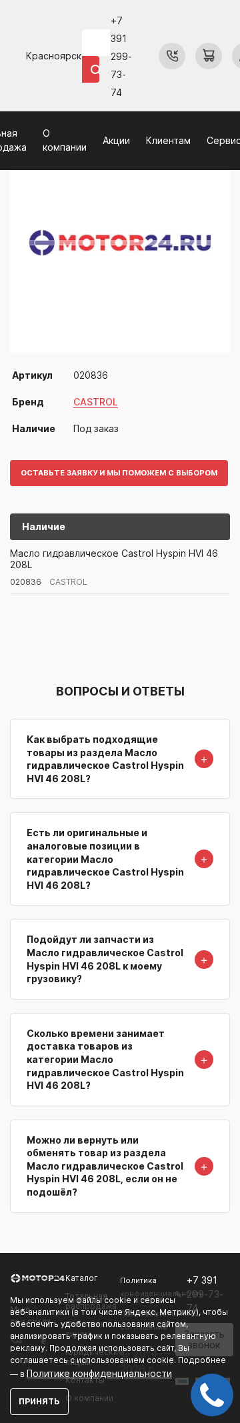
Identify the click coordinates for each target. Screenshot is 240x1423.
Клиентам (168, 140)
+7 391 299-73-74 (121, 56)
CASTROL (95, 401)
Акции (116, 140)
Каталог (81, 1278)
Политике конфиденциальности (99, 1373)
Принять (39, 1401)
